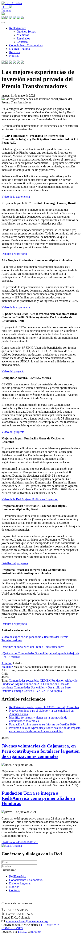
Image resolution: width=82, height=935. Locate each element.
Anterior (7, 663)
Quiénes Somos (26, 31)
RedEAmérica (17, 28)
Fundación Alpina (13, 684)
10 (28, 842)
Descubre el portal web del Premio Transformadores (33, 646)
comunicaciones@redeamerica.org (27, 921)
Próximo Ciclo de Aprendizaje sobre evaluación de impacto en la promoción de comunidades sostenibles (44, 729)
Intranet (6, 10)
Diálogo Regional (20, 48)
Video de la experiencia (16, 196)
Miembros (23, 35)
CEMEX (45, 680)
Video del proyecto (13, 371)
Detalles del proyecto (14, 253)
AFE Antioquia (52, 690)
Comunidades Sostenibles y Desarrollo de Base (42, 687)
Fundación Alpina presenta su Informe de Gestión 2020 (42, 724)
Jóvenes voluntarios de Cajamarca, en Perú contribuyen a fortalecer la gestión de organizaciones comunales (41, 751)
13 (36, 842)
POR (5, 7)
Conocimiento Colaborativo (26, 45)
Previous (12, 842)
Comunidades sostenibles (24, 680)
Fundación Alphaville (64, 680)
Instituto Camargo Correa (17, 690)
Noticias (14, 55)
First (4, 842)
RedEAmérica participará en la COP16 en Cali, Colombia (44, 707)
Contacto (22, 41)
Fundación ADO (34, 684)
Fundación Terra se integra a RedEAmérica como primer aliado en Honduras (38, 798)
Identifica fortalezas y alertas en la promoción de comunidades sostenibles (38, 719)
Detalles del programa (15, 563)
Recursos (14, 52)
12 (33, 842)
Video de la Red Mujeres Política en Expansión (30, 499)
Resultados (23, 38)
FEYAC (38, 690)
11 (31, 842)
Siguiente (7, 666)
